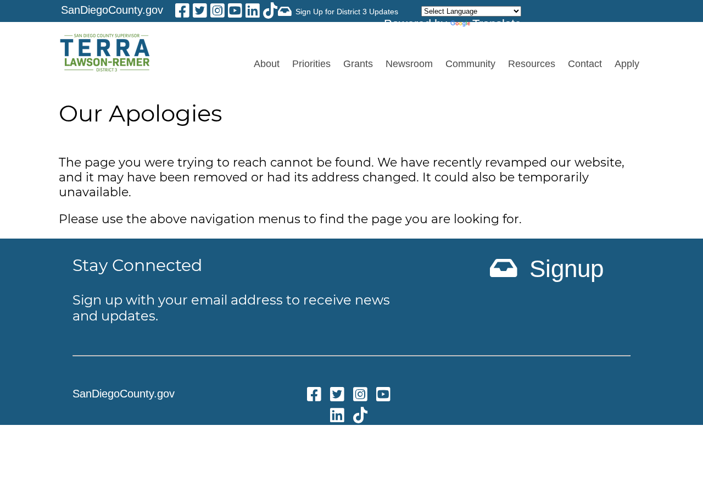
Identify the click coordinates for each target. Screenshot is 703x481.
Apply (627, 63)
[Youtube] (235, 12)
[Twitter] (337, 396)
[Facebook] (182, 12)
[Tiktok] (270, 12)
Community (470, 63)
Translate (496, 24)
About (267, 63)
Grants (358, 63)
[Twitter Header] (200, 12)
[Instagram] (217, 12)
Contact (585, 63)
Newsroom (409, 63)
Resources (531, 63)
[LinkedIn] (253, 12)
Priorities (311, 63)
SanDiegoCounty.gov (112, 10)
